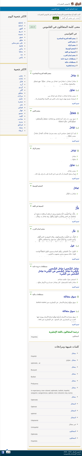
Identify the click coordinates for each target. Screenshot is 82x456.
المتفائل (73, 404)
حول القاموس (55, 9)
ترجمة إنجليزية (71, 65)
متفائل (74, 353)
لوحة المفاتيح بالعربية (71, 9)
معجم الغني (72, 42)
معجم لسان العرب (69, 55)
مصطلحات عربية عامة (68, 59)
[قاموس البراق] (76, 4)
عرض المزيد (75, 103)
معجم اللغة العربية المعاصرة (66, 38)
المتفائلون (72, 431)
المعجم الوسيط (71, 48)
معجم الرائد (72, 45)
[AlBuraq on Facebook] (3, 453)
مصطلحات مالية (70, 62)
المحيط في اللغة (70, 52)
